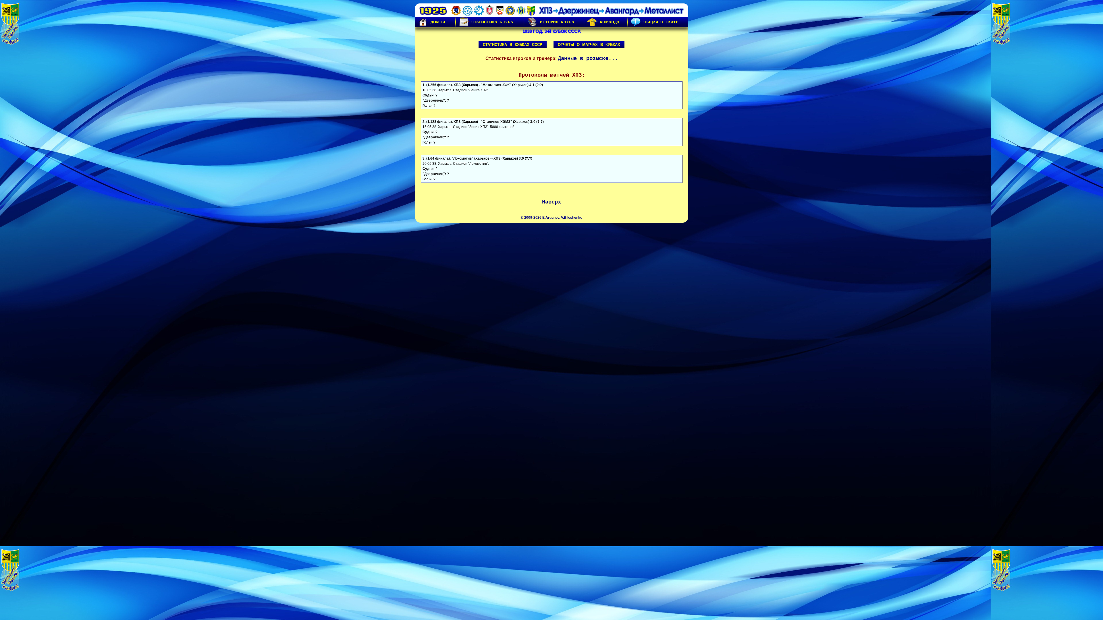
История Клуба (557, 22)
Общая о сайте (660, 22)
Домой (438, 22)
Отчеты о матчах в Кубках (589, 44)
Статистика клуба (492, 22)
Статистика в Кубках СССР (512, 44)
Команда (609, 22)
